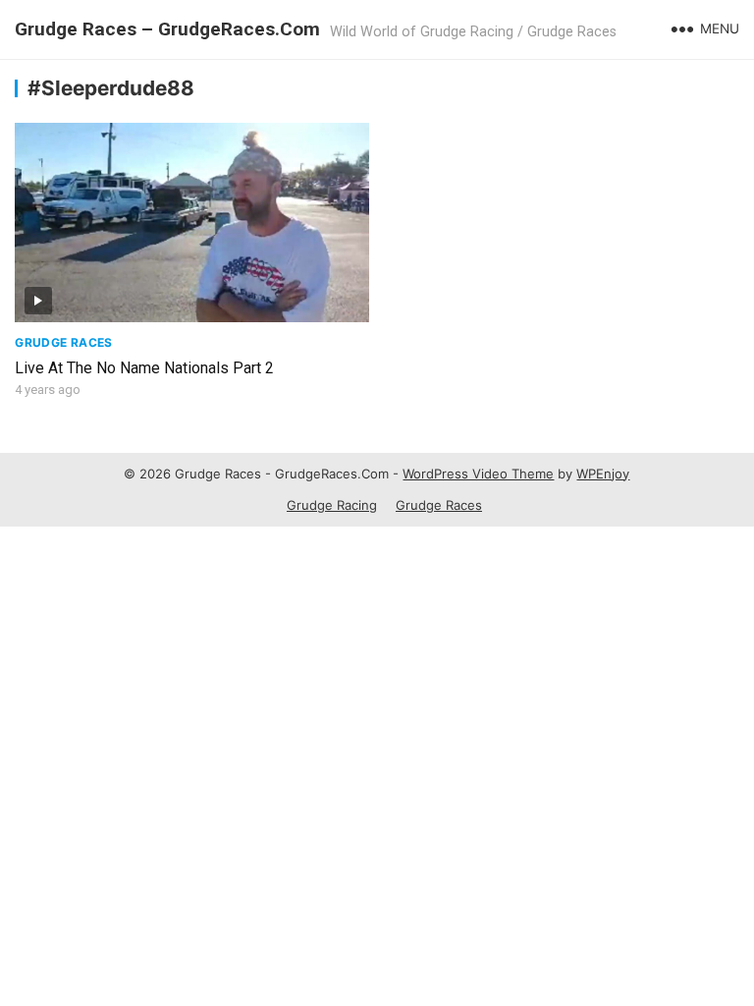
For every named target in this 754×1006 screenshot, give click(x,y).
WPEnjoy (602, 473)
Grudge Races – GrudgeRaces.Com (167, 29)
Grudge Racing (332, 505)
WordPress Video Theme (478, 473)
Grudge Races (63, 342)
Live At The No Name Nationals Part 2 (144, 368)
